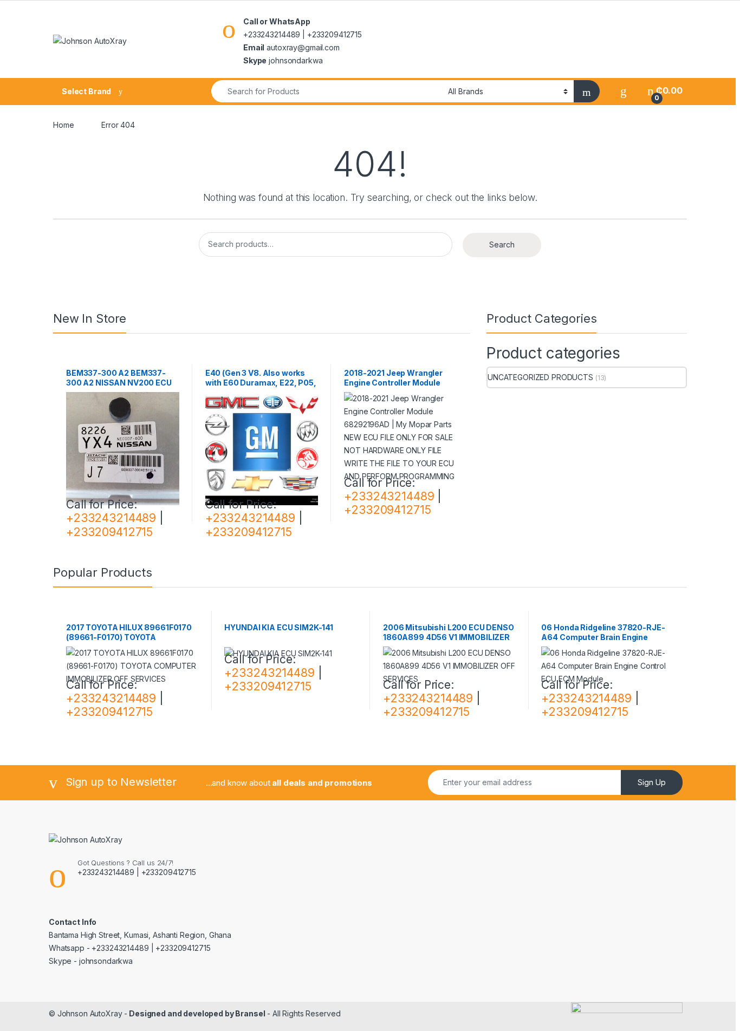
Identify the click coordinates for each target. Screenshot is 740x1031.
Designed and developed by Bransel (196, 1013)
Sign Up (652, 782)
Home (63, 124)
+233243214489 (111, 518)
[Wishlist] (623, 91)
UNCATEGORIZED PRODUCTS (540, 377)
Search (502, 244)
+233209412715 (109, 532)
